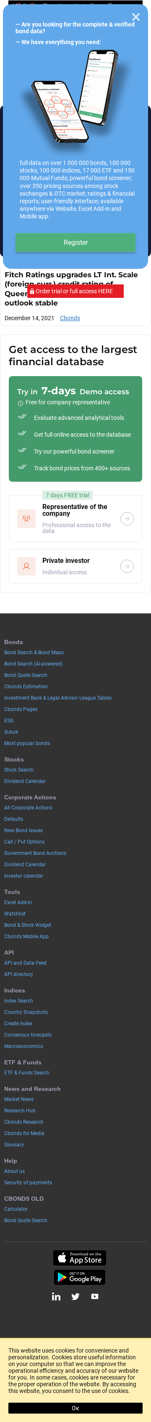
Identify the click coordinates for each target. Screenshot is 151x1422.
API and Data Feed (25, 963)
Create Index (18, 1024)
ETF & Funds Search (26, 1073)
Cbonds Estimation (26, 687)
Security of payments (28, 1183)
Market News (19, 1099)
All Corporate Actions (28, 808)
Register (76, 243)
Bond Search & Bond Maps (34, 652)
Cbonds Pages (20, 709)
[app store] (79, 1257)
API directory (18, 974)
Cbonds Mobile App (26, 936)
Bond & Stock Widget (27, 925)
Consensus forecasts (28, 1035)
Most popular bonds (27, 743)
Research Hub (20, 1111)
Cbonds (70, 318)
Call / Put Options (24, 842)
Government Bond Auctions (35, 853)
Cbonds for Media (24, 1133)
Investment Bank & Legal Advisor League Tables (58, 698)
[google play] (79, 1277)
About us (14, 1171)
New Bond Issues (23, 830)
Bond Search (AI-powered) (33, 664)
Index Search (18, 1001)
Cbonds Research (24, 1122)
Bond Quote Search (25, 675)
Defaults (13, 819)
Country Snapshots (26, 1012)
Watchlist (15, 914)
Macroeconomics (23, 1046)
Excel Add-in (18, 902)
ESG (8, 721)
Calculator (16, 1209)
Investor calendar (23, 876)
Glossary (14, 1145)
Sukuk (11, 732)
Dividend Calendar (25, 781)
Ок (75, 1408)
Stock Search (19, 770)
